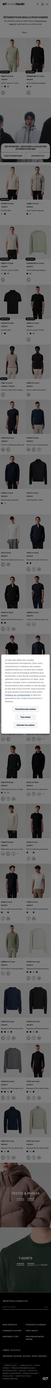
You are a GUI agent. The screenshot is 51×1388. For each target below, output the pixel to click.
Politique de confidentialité (17, 694)
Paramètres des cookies (25, 709)
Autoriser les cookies (25, 725)
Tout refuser (25, 717)
